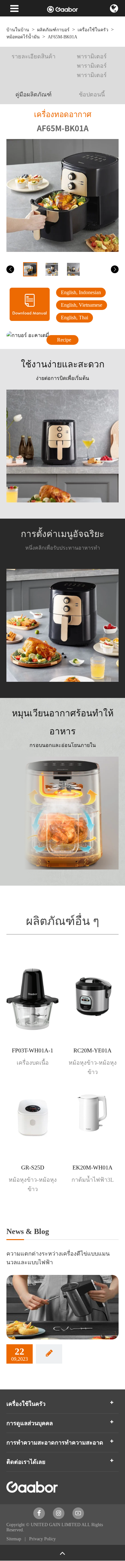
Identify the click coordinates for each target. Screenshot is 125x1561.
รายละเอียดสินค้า (33, 56)
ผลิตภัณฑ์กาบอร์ (53, 29)
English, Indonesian (81, 292)
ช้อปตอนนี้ (92, 94)
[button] (10, 269)
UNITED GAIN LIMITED (55, 1524)
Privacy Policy (42, 1538)
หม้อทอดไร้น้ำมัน (23, 37)
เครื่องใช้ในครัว (93, 29)
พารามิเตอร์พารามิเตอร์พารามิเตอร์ (92, 65)
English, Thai (74, 317)
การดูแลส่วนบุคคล (29, 1423)
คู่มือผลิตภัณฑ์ (33, 94)
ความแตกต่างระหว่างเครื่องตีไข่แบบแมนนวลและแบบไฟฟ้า (58, 1258)
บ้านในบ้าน (17, 29)
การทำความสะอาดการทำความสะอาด (54, 1442)
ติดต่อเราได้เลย (26, 1462)
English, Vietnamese (81, 305)
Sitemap (14, 1538)
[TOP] (62, 1553)
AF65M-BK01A (62, 37)
